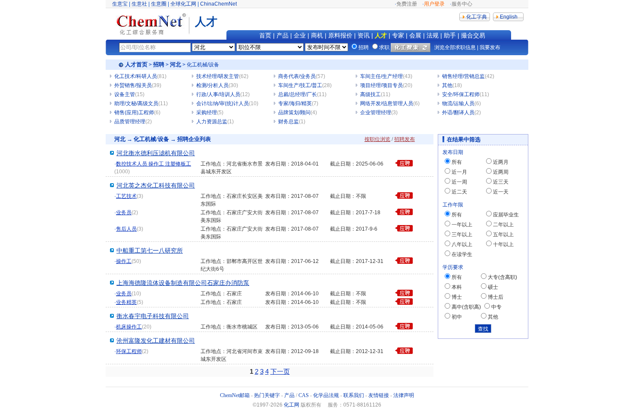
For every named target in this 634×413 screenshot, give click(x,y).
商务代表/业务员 (297, 76)
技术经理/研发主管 (217, 76)
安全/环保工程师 (461, 94)
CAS (303, 395)
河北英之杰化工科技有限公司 (155, 185)
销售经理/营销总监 (463, 76)
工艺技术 (126, 196)
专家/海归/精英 (295, 103)
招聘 (158, 64)
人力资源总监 (211, 122)
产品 (282, 35)
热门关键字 (267, 395)
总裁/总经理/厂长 (297, 94)
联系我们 (353, 395)
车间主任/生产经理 (381, 76)
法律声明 (403, 395)
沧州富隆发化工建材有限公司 (155, 341)
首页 (265, 35)
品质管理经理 (129, 122)
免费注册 (406, 4)
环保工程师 (129, 351)
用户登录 (434, 4)
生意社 (139, 4)
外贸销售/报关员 (133, 85)
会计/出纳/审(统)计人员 (222, 103)
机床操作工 (129, 327)
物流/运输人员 (458, 103)
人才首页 (136, 64)
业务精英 (126, 302)
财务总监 (288, 122)
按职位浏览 (377, 139)
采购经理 (206, 113)
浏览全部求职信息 (455, 47)
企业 (300, 35)
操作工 (124, 261)
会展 (415, 35)
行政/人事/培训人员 (218, 94)
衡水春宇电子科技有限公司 (152, 316)
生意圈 (158, 4)
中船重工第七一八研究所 (149, 250)
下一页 (280, 371)
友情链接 (378, 395)
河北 (175, 64)
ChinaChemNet (218, 4)
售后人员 (126, 229)
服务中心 (462, 4)
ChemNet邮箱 (235, 395)
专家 (398, 35)
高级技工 (370, 94)
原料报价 (340, 35)
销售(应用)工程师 (134, 113)
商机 (317, 35)
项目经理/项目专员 (381, 85)
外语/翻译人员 (458, 113)
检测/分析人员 (212, 85)
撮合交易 (473, 35)
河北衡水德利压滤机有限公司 (155, 153)
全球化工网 (183, 4)
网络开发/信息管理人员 (386, 103)
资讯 (364, 35)
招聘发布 (404, 139)
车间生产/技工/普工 (300, 85)
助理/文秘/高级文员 (136, 103)
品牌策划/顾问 (294, 113)
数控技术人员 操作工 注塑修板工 (153, 164)
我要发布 (490, 47)
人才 (381, 35)
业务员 (124, 213)
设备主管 (124, 94)
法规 (433, 35)
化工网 (291, 405)
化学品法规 (326, 395)
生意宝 (120, 4)
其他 (447, 85)
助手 (450, 35)
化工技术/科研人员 (135, 76)
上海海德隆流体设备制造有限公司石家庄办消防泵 (182, 283)
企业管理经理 (375, 113)
